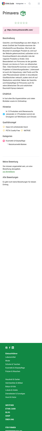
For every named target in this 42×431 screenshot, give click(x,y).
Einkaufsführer (11, 354)
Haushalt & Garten (12, 379)
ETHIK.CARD (10, 409)
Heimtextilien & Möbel (14, 383)
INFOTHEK (9, 405)
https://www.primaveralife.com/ (20, 30)
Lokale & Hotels (11, 390)
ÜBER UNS (9, 419)
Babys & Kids (10, 386)
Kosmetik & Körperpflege (15, 368)
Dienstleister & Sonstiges (15, 394)
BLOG (7, 412)
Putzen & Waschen (12, 371)
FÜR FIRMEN (10, 427)
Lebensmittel (10, 357)
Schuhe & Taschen (12, 364)
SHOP (7, 416)
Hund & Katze (10, 397)
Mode (7, 361)
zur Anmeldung (9, 172)
